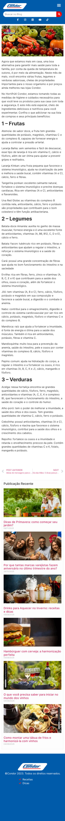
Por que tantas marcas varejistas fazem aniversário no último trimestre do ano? (31, 566)
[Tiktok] (47, 20)
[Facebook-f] (18, 20)
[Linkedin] (32, 20)
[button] (59, 5)
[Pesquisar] (59, 14)
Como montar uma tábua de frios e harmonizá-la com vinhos (27, 739)
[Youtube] (40, 20)
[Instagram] (25, 20)
